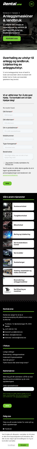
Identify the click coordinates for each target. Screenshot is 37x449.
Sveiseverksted (20, 206)
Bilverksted (18, 225)
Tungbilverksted (20, 216)
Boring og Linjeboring (22, 234)
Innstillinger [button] (11, 445)
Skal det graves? (9, 360)
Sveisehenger (19, 262)
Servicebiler (18, 253)
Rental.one (6, 13)
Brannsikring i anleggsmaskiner (13, 354)
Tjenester (15, 13)
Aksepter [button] (23, 445)
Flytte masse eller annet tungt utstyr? (16, 363)
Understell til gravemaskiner (12, 357)
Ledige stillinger (8, 352)
